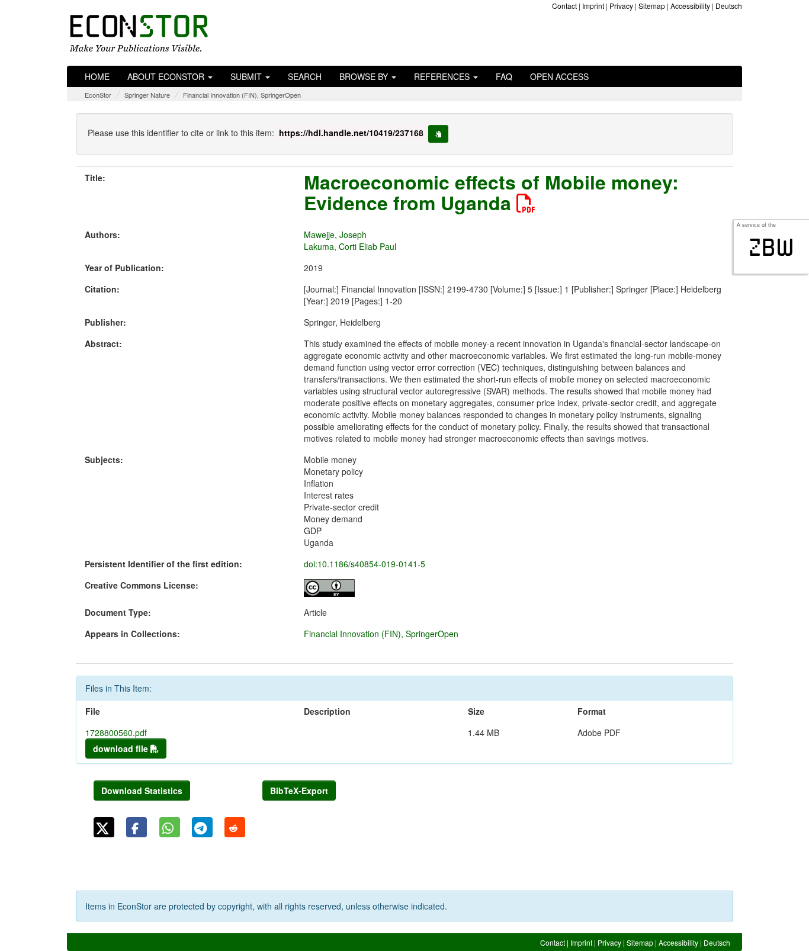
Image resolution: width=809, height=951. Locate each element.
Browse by (364, 76)
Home (97, 76)
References (443, 76)
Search (305, 76)
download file (121, 748)
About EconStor (167, 76)
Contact (564, 6)
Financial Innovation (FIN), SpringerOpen (242, 94)
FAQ (504, 76)
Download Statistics (141, 790)
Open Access (559, 76)
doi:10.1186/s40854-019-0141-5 (364, 564)
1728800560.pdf (116, 732)
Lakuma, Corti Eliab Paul (350, 246)
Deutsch (728, 6)
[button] (104, 827)
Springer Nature (147, 94)
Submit (247, 76)
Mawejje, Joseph (335, 234)
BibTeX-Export (299, 790)
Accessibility (690, 6)
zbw (771, 247)
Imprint (593, 6)
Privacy (621, 6)
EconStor (98, 94)
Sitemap (651, 6)
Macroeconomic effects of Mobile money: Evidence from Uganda (491, 192)
